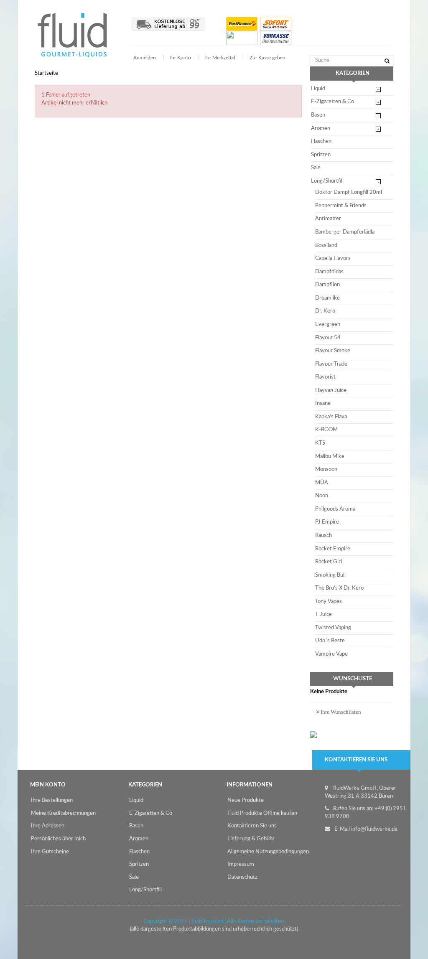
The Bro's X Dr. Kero (339, 588)
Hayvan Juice (330, 390)
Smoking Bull (330, 575)
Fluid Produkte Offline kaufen (262, 813)
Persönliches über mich (58, 839)
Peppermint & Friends (341, 206)
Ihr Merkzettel (220, 57)
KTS (320, 443)
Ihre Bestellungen (52, 800)
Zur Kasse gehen (267, 57)
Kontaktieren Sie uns (252, 826)
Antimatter (328, 218)
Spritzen (321, 155)
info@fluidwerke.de (374, 829)
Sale (316, 167)
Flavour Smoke (332, 351)
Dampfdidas (329, 272)
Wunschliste (352, 679)
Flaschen (321, 141)
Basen (318, 115)
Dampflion (327, 284)
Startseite (46, 73)
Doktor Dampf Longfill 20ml (348, 192)
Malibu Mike (329, 456)
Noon (321, 496)
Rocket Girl (328, 562)
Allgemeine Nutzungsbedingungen (268, 852)
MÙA (321, 483)
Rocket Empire (332, 549)
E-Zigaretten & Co (332, 101)
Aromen (320, 128)
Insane (323, 403)
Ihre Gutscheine (50, 852)
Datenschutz (242, 877)
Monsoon (326, 469)
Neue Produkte (245, 800)
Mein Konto (48, 785)
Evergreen (327, 324)
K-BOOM (326, 429)
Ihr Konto (180, 57)
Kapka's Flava (331, 417)
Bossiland (326, 245)
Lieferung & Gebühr (251, 839)
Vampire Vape (331, 654)
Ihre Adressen (47, 826)
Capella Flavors (333, 258)
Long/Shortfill (327, 181)
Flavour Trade (331, 364)
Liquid (318, 89)
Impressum (240, 864)
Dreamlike (327, 298)
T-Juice (323, 614)
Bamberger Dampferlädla (344, 232)
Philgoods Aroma (335, 509)
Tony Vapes (328, 601)
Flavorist (325, 377)
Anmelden (145, 57)
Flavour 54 (328, 338)
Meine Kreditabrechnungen (63, 813)
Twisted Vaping (333, 628)
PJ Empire (327, 522)
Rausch (323, 535)
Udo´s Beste (330, 641)
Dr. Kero (325, 311)
